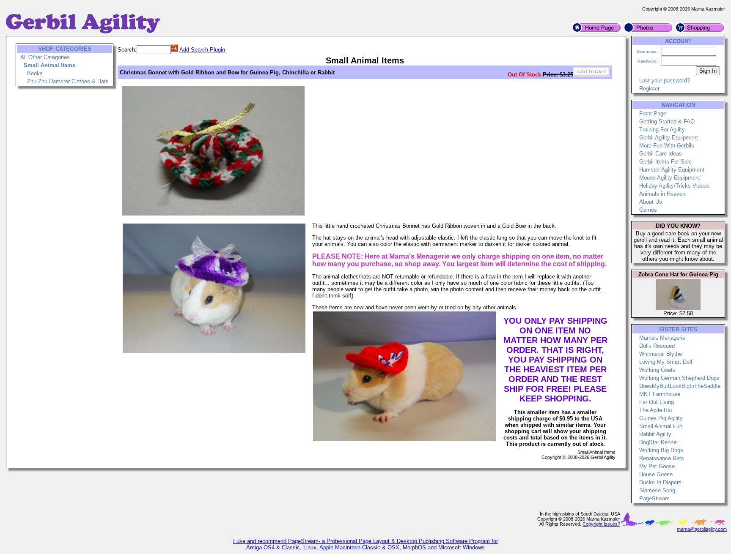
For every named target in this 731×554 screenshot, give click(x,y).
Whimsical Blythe (660, 354)
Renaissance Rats (661, 458)
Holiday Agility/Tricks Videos (674, 186)
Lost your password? (664, 80)
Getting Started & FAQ (667, 121)
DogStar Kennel (658, 442)
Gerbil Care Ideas (660, 153)
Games (648, 210)
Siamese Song (657, 490)
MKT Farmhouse (659, 394)
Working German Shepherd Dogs (679, 378)
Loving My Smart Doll (665, 362)
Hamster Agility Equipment (671, 169)
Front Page (652, 113)
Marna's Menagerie (662, 338)
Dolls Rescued (657, 346)
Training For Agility (662, 129)
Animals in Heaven (662, 194)
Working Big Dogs (661, 450)
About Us (650, 202)
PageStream (654, 498)
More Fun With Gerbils (666, 145)
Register (649, 88)
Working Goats (657, 370)
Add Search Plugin (202, 49)
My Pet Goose (657, 466)
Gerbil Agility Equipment (668, 137)
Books (35, 73)
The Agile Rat (655, 410)
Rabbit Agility (655, 434)
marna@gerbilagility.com (702, 529)
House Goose (656, 474)
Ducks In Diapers (660, 482)
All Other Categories (45, 57)
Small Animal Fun (660, 426)
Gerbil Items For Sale (665, 161)
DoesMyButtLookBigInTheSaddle (679, 386)
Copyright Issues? (601, 524)
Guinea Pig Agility (661, 418)
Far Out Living (656, 402)
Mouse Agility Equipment (669, 178)
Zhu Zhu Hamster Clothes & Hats (68, 81)
